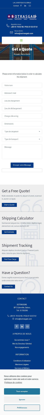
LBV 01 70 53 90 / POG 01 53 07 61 (24, 27)
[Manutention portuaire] (22, 17)
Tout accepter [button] (22, 391)
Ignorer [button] (22, 400)
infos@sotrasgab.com (24, 33)
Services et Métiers (22, 368)
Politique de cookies (13, 382)
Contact (16, 6)
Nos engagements (22, 347)
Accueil (16, 54)
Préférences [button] (22, 408)
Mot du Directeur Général (22, 343)
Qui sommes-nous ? (22, 340)
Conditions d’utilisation (22, 361)
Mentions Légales (22, 364)
